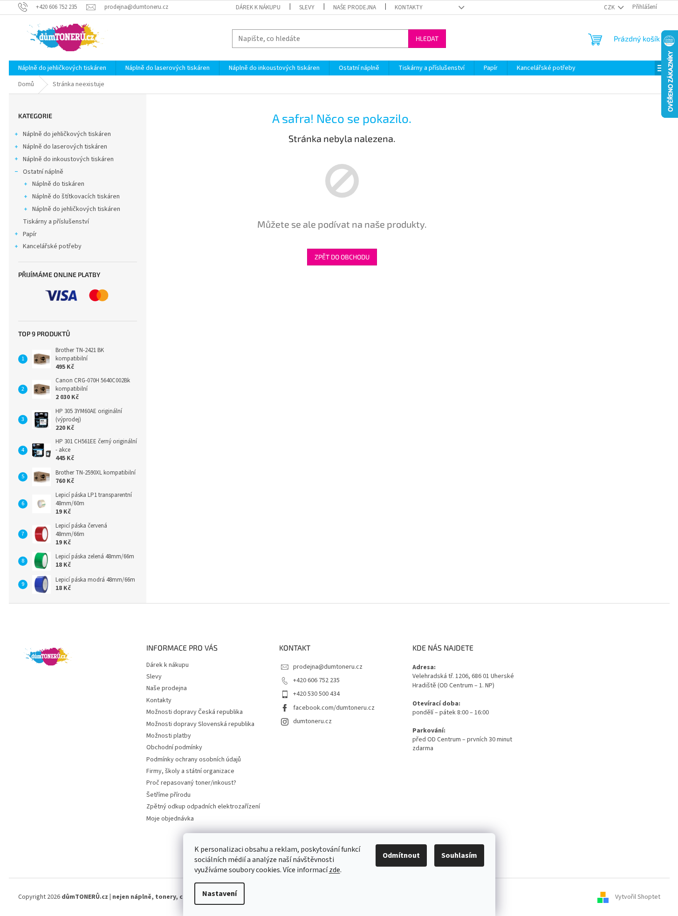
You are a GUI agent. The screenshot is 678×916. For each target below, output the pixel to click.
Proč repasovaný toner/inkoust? (191, 782)
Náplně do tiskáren (58, 184)
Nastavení (219, 894)
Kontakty (409, 7)
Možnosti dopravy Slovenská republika (200, 724)
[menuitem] (62, 68)
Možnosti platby (168, 735)
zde (334, 870)
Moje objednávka (170, 818)
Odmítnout (401, 855)
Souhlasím (459, 855)
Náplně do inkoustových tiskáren (68, 159)
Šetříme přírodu (168, 795)
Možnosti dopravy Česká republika (194, 712)
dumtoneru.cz (312, 721)
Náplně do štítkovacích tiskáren (76, 196)
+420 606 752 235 (316, 680)
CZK (610, 7)
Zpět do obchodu (342, 257)
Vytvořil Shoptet (637, 897)
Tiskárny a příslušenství (56, 221)
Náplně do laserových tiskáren (65, 146)
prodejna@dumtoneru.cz (328, 667)
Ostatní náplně (43, 171)
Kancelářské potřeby (52, 246)
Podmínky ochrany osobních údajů (193, 759)
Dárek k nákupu (258, 7)
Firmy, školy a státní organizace (190, 771)
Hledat (427, 38)
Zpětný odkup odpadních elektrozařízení (203, 806)
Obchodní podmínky (174, 747)
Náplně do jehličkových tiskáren (67, 134)
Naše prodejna (354, 7)
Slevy (307, 7)
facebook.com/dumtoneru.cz (334, 707)
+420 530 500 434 (316, 694)
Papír (30, 234)
